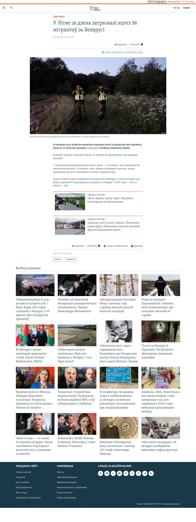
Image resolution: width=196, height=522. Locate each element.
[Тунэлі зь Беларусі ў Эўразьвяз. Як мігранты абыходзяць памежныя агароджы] (160, 331)
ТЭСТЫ (176, 8)
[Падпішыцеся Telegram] (144, 473)
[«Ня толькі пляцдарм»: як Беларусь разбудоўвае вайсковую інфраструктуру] (160, 428)
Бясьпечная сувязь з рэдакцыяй (72, 488)
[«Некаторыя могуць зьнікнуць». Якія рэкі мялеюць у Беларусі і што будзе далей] (77, 335)
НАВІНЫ (186, 8)
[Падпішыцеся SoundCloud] (132, 473)
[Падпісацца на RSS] (151, 473)
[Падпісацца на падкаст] (125, 473)
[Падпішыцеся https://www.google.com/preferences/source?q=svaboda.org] (100, 473)
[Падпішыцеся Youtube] (119, 473)
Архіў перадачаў (24, 488)
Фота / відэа (21, 493)
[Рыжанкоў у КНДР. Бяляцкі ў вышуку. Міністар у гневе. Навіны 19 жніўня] (77, 424)
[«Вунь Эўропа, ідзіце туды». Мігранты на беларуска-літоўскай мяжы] (70, 201)
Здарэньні (59, 17)
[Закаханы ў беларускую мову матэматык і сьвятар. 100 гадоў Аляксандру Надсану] (119, 428)
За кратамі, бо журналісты (28, 498)
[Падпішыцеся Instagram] (138, 473)
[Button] (121, 44)
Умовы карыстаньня (66, 498)
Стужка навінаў (23, 472)
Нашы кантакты (64, 493)
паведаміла (93, 148)
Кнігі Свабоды (22, 482)
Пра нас (60, 472)
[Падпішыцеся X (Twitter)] (113, 473)
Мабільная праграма (67, 482)
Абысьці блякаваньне (67, 477)
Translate (190, 2)
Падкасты (20, 477)
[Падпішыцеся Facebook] (106, 473)
